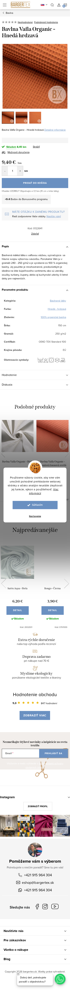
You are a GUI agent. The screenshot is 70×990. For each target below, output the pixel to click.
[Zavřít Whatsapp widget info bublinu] (18, 974)
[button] (60, 979)
